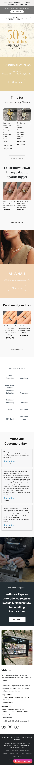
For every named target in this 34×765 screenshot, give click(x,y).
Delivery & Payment (8, 753)
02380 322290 (7, 718)
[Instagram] (4, 727)
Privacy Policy (24, 751)
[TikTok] (16, 727)
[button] (17, 11)
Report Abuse (17, 756)
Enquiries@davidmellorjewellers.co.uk (15, 721)
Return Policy (20, 753)
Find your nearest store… (11, 691)
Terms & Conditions (12, 751)
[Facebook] (10, 727)
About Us (29, 753)
